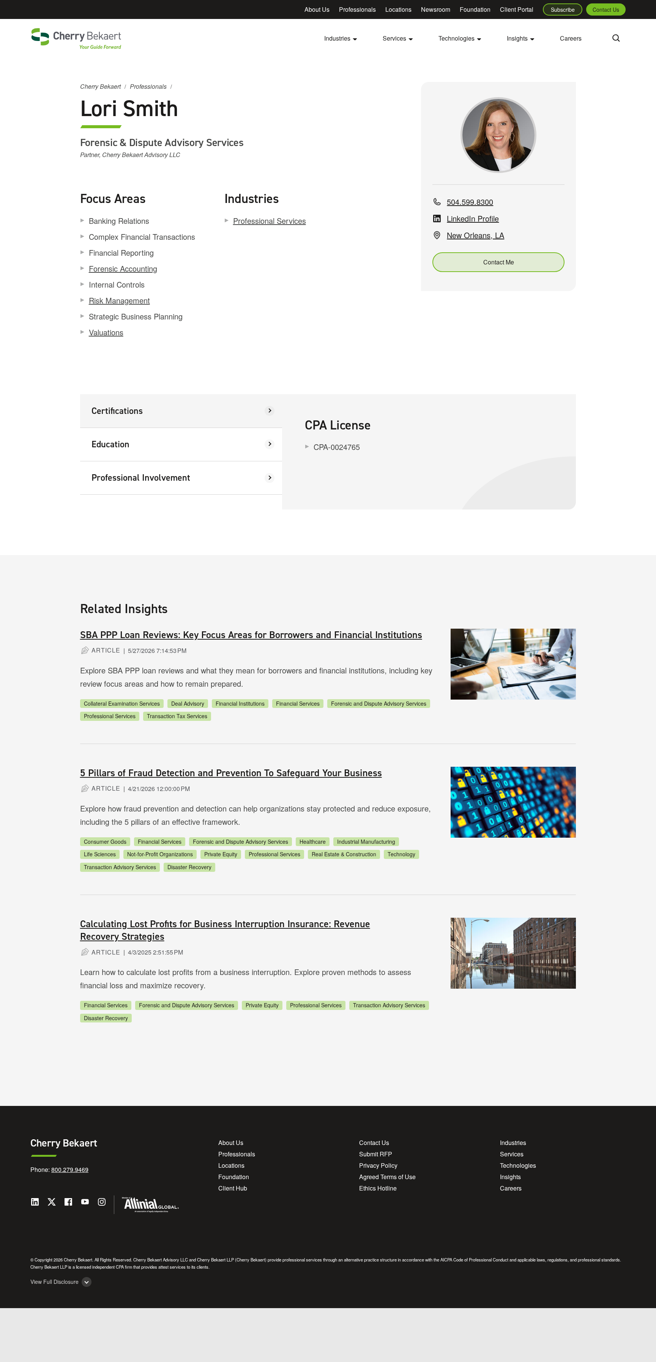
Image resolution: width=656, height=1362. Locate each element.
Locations (398, 9)
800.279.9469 (69, 1169)
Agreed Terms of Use (387, 1176)
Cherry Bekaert (100, 86)
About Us (317, 9)
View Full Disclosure (54, 1281)
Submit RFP (375, 1154)
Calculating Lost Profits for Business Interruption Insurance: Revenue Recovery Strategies (225, 930)
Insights (510, 1176)
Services (512, 1154)
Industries (513, 1142)
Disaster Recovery (189, 867)
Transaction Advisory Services (120, 867)
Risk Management (119, 300)
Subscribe (563, 9)
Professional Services (269, 220)
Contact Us (606, 9)
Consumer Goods (105, 841)
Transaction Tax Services (177, 716)
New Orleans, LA (475, 235)
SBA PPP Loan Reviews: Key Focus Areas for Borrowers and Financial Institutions (251, 634)
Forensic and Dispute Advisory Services (378, 703)
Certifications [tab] (117, 411)
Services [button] (394, 38)
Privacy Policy (378, 1165)
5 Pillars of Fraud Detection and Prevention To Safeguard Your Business (231, 772)
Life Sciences (100, 854)
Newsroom (435, 9)
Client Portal (516, 9)
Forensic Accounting (123, 268)
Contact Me (498, 262)
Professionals (357, 9)
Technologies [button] (456, 38)
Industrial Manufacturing (366, 841)
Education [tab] (110, 444)
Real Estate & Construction (344, 854)
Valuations (106, 332)
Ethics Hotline (378, 1188)
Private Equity (220, 854)
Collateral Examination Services (122, 703)
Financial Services (298, 703)
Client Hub (232, 1188)
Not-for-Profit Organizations (160, 854)
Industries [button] (337, 38)
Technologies (518, 1165)
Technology (401, 854)
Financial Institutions (240, 703)
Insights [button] (517, 38)
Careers (571, 38)
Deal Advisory (187, 703)
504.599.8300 (470, 201)
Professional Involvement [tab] (140, 478)
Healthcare (313, 841)
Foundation (475, 9)
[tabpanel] (429, 452)
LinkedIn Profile (473, 218)
